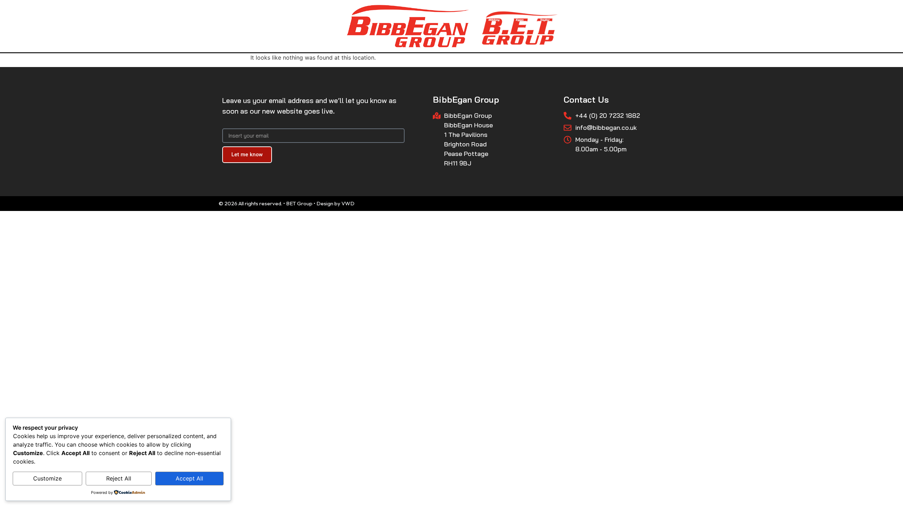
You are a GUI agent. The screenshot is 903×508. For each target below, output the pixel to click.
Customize (47, 478)
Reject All (118, 478)
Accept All (189, 478)
